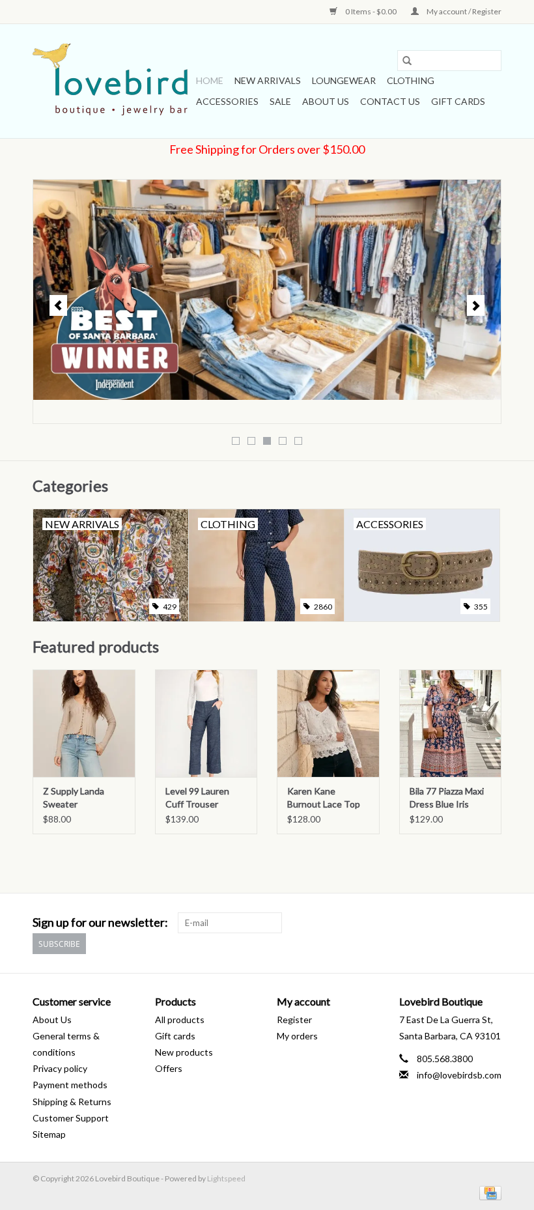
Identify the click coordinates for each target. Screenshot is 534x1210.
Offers (168, 1068)
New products (184, 1052)
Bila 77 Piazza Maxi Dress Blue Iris (447, 797)
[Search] (407, 60)
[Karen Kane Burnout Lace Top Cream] (328, 723)
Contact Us (390, 101)
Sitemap (49, 1134)
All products (179, 1019)
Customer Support (71, 1117)
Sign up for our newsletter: (100, 922)
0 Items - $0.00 (371, 11)
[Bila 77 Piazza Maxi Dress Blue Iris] (450, 723)
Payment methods (70, 1084)
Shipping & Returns (72, 1101)
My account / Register (463, 11)
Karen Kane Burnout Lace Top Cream (323, 798)
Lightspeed (226, 1178)
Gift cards (458, 101)
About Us (325, 101)
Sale (280, 101)
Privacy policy (60, 1068)
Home (209, 80)
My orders (297, 1035)
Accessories (227, 101)
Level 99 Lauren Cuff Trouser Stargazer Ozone (199, 798)
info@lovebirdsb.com (459, 1074)
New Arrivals (267, 80)
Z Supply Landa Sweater (73, 797)
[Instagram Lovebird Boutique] (491, 922)
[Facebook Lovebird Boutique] (468, 922)
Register (294, 1019)
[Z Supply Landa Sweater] (84, 723)
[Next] (476, 305)
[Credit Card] (488, 1192)
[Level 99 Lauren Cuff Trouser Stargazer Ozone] (206, 723)
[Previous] (58, 305)
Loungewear (344, 80)
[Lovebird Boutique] (112, 81)
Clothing (410, 80)
